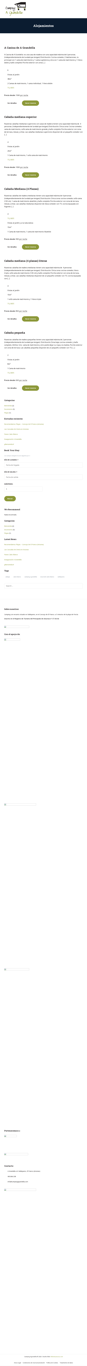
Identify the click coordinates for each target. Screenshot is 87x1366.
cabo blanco (17, 577)
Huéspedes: (8, 484)
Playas (6, 413)
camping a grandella (30, 577)
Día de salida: (10, 472)
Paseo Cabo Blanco (11, 434)
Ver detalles (12, 103)
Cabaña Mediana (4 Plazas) (21, 189)
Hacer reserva (30, 103)
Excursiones (8, 409)
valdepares (61, 577)
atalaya (8, 577)
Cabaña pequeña (14, 332)
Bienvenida (8, 406)
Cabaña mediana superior (20, 117)
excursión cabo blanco (47, 577)
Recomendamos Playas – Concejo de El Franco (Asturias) (24, 424)
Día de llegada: (11, 460)
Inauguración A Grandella (13, 439)
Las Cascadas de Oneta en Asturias (16, 429)
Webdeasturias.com (57, 1357)
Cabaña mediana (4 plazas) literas (25, 261)
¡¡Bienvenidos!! (9, 444)
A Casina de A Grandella (19, 47)
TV (8, 88)
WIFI (12, 88)
